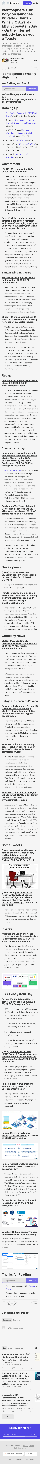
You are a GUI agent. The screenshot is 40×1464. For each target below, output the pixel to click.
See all (6, 1416)
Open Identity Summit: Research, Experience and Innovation (21, 122)
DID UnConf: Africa (26, 144)
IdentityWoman (15, 58)
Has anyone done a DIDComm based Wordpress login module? (19, 575)
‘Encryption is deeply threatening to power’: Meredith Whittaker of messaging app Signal (20, 221)
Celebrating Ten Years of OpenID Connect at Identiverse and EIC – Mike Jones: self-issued (18, 508)
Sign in (35, 3)
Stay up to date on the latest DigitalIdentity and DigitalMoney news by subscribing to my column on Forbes (19, 855)
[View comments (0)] (9, 68)
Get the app (30, 1454)
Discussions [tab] (19, 1348)
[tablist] (11, 1320)
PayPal (8, 101)
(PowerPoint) (9, 470)
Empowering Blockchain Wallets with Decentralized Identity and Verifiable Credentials (19, 595)
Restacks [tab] (16, 1320)
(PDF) (18, 470)
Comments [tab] (7, 1320)
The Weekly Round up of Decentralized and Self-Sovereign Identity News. (16, 1383)
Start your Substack (14, 1454)
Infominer (13, 60)
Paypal (8, 1289)
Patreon (17, 101)
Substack (9, 1459)
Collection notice (20, 1448)
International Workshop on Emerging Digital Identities (19, 133)
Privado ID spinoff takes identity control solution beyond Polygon (18, 745)
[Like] (4, 68)
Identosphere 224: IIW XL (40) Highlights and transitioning (16, 1355)
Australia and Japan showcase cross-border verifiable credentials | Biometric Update (20, 936)
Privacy (25, 1446)
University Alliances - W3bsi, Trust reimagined (17, 1134)
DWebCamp (20, 140)
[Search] (36, 1348)
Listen (35, 60)
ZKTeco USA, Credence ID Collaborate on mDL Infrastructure (19, 642)
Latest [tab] (10, 1348)
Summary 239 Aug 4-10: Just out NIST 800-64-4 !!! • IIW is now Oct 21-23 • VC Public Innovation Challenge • (15, 1376)
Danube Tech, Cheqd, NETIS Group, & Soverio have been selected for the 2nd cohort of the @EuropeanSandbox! (19, 1055)
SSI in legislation (19, 169)
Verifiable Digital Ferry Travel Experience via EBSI (17, 1000)
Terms (31, 1446)
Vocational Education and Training (19, 1232)
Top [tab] (4, 1348)
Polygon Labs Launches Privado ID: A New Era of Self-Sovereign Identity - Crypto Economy (20, 708)
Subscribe (27, 3)
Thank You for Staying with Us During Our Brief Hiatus (16, 1361)
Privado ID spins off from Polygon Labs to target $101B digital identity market (20, 795)
